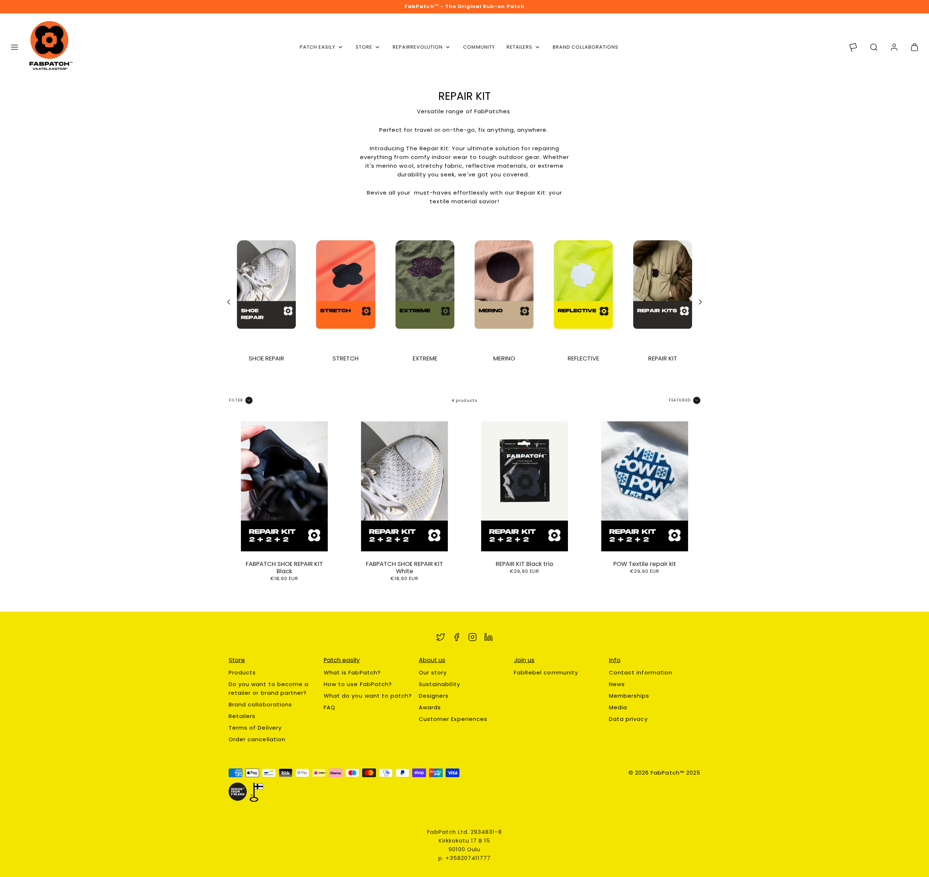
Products (242, 672)
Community (479, 47)
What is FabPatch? (352, 672)
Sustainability (439, 684)
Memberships (629, 695)
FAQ (329, 707)
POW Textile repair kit (644, 564)
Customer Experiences (453, 719)
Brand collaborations (585, 47)
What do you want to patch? (368, 695)
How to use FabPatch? (358, 684)
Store (364, 47)
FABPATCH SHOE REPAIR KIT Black (284, 567)
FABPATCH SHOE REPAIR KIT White (404, 567)
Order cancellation (257, 739)
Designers (434, 695)
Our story (433, 672)
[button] (14, 47)
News (617, 684)
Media (618, 707)
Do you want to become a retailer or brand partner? (268, 688)
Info (615, 660)
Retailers (519, 47)
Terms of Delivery (255, 727)
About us (432, 660)
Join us (524, 660)
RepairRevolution (418, 47)
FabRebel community (546, 672)
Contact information (640, 672)
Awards (430, 707)
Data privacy (628, 719)
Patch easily (317, 47)
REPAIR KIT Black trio (524, 564)
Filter (236, 400)
